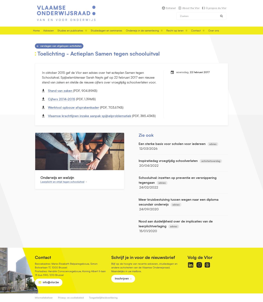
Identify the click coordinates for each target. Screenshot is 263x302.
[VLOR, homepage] (66, 13)
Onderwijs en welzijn (57, 177)
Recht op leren (175, 30)
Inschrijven (122, 278)
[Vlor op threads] (207, 265)
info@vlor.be (51, 282)
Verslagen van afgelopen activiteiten (61, 45)
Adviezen (48, 30)
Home (36, 30)
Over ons (213, 30)
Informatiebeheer (44, 297)
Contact (196, 30)
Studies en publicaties (70, 30)
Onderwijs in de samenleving (142, 30)
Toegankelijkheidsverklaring (103, 297)
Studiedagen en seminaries (106, 30)
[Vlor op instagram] (199, 265)
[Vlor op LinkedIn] (190, 265)
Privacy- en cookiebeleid (71, 297)
